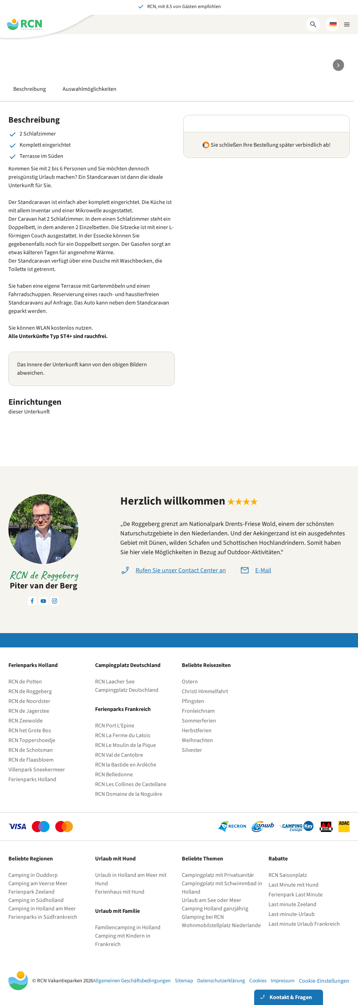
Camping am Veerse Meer (37, 883)
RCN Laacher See (115, 681)
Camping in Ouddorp (33, 875)
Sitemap (184, 980)
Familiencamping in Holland (127, 927)
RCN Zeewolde (25, 721)
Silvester (192, 750)
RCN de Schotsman (30, 750)
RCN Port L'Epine (114, 725)
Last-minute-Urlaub (291, 914)
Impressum (282, 980)
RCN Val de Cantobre (119, 755)
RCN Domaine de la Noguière (128, 794)
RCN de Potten (25, 681)
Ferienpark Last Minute (296, 894)
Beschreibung (29, 89)
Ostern (190, 681)
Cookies (257, 980)
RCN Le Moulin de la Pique (125, 745)
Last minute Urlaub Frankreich (304, 924)
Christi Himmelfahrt (205, 691)
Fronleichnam (198, 711)
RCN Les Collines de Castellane (130, 784)
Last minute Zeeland (292, 904)
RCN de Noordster (29, 701)
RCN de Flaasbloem (30, 760)
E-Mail (263, 570)
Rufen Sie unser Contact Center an (181, 570)
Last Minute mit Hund (294, 885)
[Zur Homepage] (24, 24)
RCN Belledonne (114, 774)
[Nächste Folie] (338, 65)
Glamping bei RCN (203, 917)
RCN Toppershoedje (31, 740)
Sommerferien (199, 721)
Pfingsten (193, 701)
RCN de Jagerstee (28, 711)
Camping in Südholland (36, 900)
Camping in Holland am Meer (42, 908)
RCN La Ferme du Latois (122, 735)
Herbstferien (197, 730)
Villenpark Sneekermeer (36, 769)
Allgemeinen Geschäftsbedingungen (132, 980)
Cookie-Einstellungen (324, 981)
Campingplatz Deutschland (126, 690)
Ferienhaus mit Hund (119, 892)
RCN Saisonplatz (287, 875)
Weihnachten (197, 740)
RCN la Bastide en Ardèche (125, 765)
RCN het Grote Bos (29, 730)
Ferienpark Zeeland (31, 892)
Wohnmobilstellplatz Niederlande (221, 925)
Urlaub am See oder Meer (211, 900)
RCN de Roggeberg (30, 691)
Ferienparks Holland (32, 779)
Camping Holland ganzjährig (215, 908)
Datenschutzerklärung (221, 980)
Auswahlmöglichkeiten (89, 89)
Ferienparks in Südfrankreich (42, 917)
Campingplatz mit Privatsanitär (218, 875)
